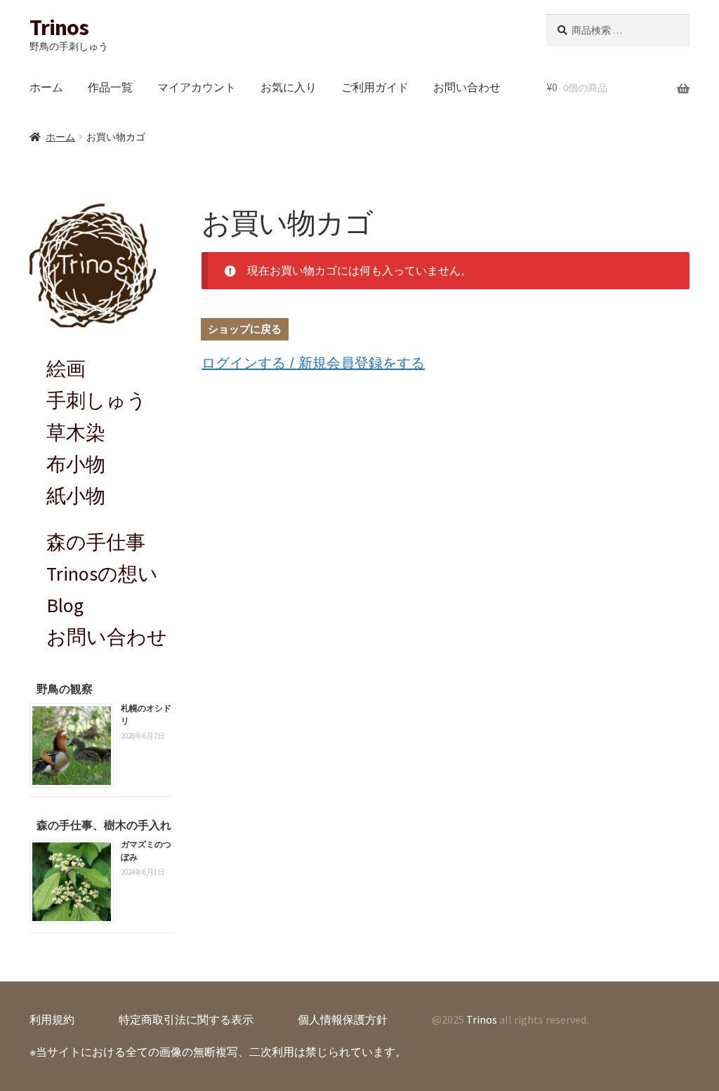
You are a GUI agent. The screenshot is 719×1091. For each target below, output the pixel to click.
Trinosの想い (102, 573)
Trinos (58, 27)
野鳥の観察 (65, 689)
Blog (65, 605)
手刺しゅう (96, 400)
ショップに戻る (245, 329)
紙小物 (75, 495)
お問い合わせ (467, 87)
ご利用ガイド (375, 87)
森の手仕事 (95, 542)
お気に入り (288, 87)
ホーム (46, 87)
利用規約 (51, 1019)
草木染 (75, 432)
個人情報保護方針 (343, 1019)
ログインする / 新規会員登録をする (313, 363)
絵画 (66, 368)
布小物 (75, 464)
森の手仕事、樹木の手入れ (104, 825)
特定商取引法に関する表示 (186, 1019)
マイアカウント (196, 87)
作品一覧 (110, 87)
